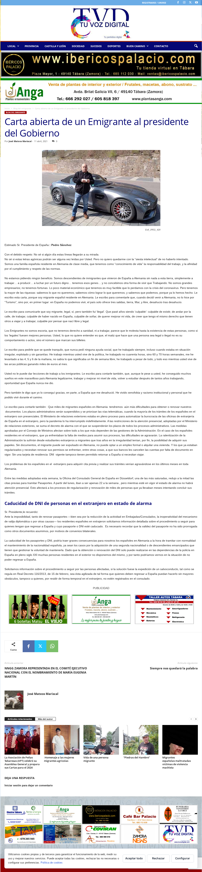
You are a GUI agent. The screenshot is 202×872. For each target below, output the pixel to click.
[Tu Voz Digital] (101, 23)
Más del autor (45, 718)
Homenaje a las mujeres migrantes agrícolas (59, 759)
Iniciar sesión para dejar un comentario (29, 785)
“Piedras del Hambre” (136, 757)
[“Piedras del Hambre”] (140, 740)
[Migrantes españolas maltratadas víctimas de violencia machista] (180, 740)
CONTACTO (161, 46)
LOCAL (11, 46)
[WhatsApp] (52, 646)
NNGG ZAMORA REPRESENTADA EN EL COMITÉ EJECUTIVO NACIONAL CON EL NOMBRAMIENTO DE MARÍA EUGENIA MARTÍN (46, 672)
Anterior (5, 63)
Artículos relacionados (20, 718)
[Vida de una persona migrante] (101, 740)
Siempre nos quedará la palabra (174, 668)
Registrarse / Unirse (154, 2)
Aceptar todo (134, 858)
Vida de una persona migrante (95, 759)
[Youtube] (196, 2)
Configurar (182, 858)
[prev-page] (191, 719)
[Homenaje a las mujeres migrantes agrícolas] (61, 740)
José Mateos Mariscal (20, 141)
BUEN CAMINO (135, 46)
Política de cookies (52, 862)
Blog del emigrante (22, 108)
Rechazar (158, 858)
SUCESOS (96, 46)
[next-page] (196, 719)
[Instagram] (184, 2)
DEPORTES (114, 46)
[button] (196, 46)
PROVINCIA (32, 46)
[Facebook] (178, 2)
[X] (190, 2)
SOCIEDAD (78, 46)
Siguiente (197, 63)
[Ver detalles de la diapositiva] (101, 64)
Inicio (7, 108)
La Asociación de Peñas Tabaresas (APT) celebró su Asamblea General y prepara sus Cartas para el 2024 (22, 762)
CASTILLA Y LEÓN (55, 46)
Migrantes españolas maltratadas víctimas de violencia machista (176, 762)
